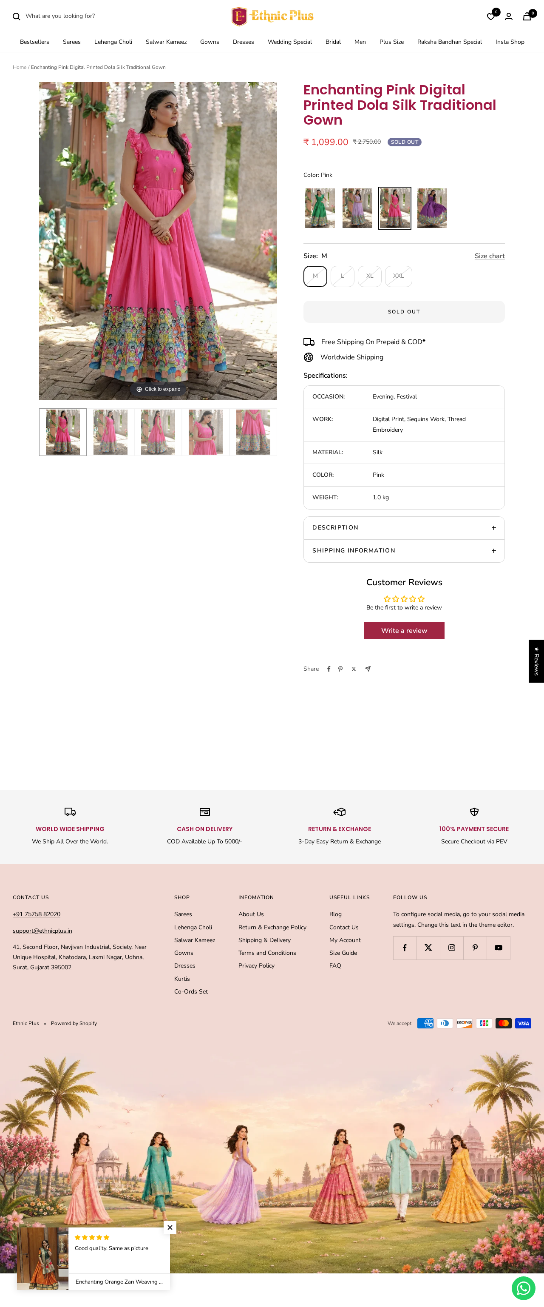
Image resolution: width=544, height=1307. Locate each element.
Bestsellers (34, 42)
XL (370, 276)
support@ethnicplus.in (42, 931)
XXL (398, 276)
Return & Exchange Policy (272, 927)
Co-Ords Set (191, 992)
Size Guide (343, 953)
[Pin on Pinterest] (340, 669)
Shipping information (353, 551)
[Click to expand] (158, 240)
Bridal (333, 42)
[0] (491, 16)
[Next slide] (268, 236)
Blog (335, 914)
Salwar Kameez (166, 42)
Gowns (209, 42)
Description (335, 528)
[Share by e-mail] (368, 669)
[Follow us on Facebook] (404, 948)
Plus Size (392, 42)
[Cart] (527, 16)
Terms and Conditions (267, 953)
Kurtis (182, 979)
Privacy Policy (256, 966)
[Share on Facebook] (329, 669)
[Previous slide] (47, 236)
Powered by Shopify (74, 1023)
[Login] (509, 16)
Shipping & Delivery (264, 940)
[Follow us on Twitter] (428, 948)
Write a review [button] (404, 630)
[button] (170, 1227)
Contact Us (344, 927)
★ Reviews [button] (537, 661)
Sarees (72, 42)
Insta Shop (510, 42)
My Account (345, 940)
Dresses (243, 42)
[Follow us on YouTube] (498, 948)
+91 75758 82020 (36, 914)
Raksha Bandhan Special (449, 42)
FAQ (335, 966)
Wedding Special (290, 42)
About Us (251, 914)
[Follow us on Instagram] (451, 948)
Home (19, 67)
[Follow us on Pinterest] (475, 948)
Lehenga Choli (113, 42)
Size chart (490, 256)
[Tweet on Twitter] (353, 669)
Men (360, 42)
